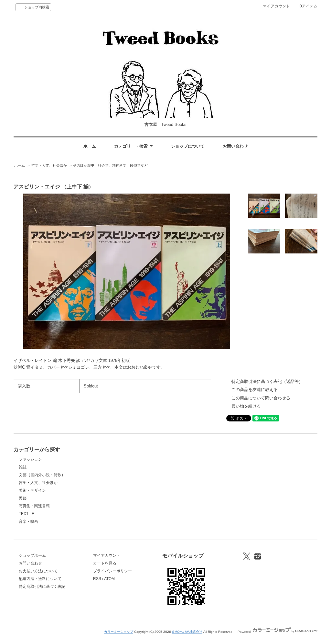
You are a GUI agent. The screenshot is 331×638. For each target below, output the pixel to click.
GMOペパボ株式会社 (187, 631)
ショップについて (188, 146)
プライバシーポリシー (112, 571)
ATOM (109, 578)
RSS (97, 578)
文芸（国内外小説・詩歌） (42, 475)
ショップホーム (32, 555)
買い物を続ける (246, 406)
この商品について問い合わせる (260, 398)
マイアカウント (276, 6)
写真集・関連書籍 (34, 506)
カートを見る (104, 563)
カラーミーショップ (118, 631)
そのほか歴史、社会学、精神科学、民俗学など (110, 165)
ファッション (30, 459)
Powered (245, 631)
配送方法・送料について (40, 578)
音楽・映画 (28, 521)
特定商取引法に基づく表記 (42, 586)
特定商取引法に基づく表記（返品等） (267, 381)
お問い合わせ (235, 146)
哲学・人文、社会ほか (49, 165)
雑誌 (23, 467)
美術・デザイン (32, 490)
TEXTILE (26, 513)
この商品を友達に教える (254, 389)
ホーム (89, 146)
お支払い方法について (38, 571)
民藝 (23, 498)
